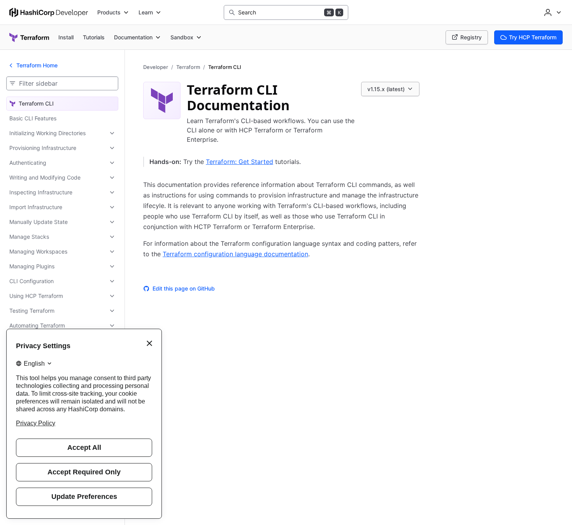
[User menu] (552, 12)
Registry (471, 37)
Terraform (188, 67)
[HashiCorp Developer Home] (48, 12)
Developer (155, 67)
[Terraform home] (29, 37)
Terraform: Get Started (239, 162)
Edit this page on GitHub (184, 288)
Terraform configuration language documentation (235, 254)
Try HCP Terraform (532, 37)
